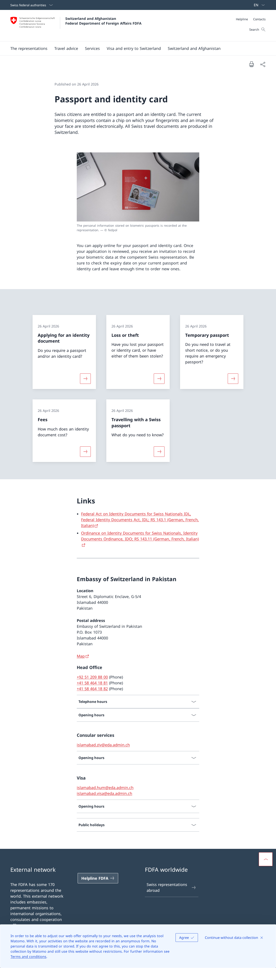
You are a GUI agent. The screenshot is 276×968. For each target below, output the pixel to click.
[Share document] (262, 64)
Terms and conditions (28, 956)
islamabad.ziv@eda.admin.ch (103, 744)
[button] (66, 48)
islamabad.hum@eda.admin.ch (105, 787)
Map (81, 656)
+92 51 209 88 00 (92, 677)
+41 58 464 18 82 (92, 688)
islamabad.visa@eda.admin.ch (104, 793)
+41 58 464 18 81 (92, 682)
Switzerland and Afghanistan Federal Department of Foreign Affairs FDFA (103, 21)
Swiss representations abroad (167, 887)
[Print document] (251, 64)
